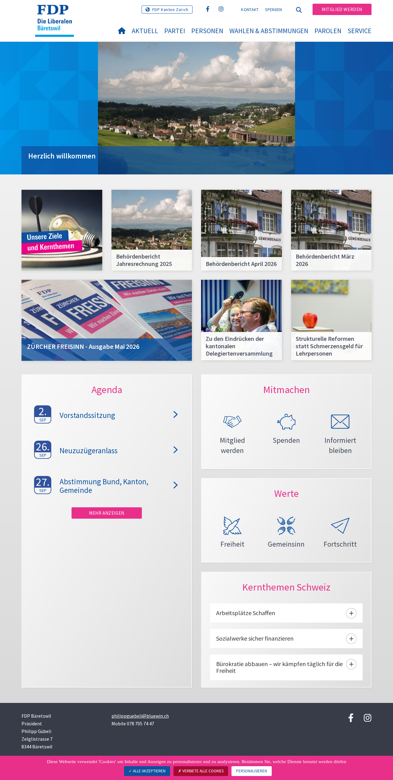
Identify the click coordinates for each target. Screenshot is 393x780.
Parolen (327, 30)
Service (360, 30)
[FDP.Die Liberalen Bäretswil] (56, 12)
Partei (174, 30)
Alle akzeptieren (148, 771)
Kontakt (250, 9)
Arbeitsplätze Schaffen (245, 613)
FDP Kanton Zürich (170, 9)
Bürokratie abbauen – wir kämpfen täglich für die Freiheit (279, 667)
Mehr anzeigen (106, 513)
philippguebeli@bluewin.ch (140, 716)
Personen (207, 30)
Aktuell (145, 30)
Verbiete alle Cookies (202, 771)
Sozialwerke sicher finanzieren (255, 638)
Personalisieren (251, 771)
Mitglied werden (342, 9)
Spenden (273, 9)
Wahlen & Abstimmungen (268, 30)
